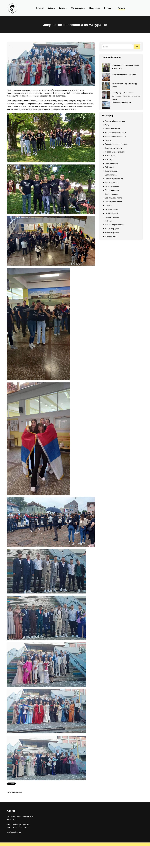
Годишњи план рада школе (116, 144)
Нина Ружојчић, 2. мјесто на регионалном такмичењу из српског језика (126, 96)
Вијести (19, 792)
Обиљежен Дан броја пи (121, 102)
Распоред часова (112, 186)
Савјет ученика (111, 194)
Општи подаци (111, 171)
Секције (108, 205)
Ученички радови (112, 228)
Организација (77, 8)
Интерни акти (110, 155)
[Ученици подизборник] (112, 8)
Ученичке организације (114, 224)
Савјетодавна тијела (113, 198)
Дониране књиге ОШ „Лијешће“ (124, 74)
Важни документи (112, 129)
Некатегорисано (111, 163)
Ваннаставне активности (115, 132)
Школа (62, 8)
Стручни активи (111, 209)
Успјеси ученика (112, 217)
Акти (107, 125)
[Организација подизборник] (84, 8)
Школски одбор (111, 236)
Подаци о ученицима (114, 178)
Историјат (109, 159)
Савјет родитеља (112, 190)
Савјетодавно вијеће (113, 201)
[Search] (137, 46)
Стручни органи (111, 213)
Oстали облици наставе (115, 121)
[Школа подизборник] (66, 8)
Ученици (108, 8)
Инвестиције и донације (115, 152)
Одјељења (109, 167)
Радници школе (111, 182)
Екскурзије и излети (113, 148)
